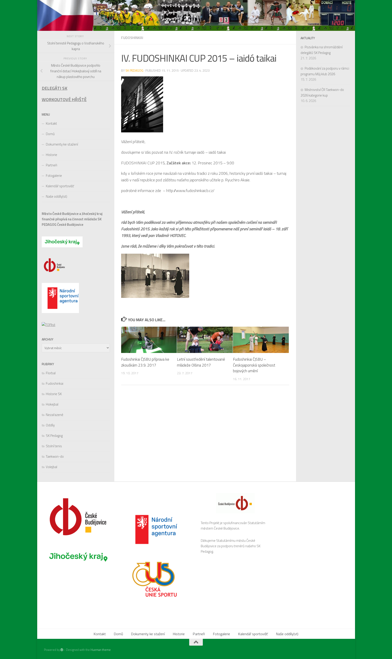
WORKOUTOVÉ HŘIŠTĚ (64, 99)
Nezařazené (54, 414)
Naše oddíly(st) (56, 196)
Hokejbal (52, 404)
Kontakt (51, 123)
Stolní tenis (54, 446)
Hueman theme (101, 649)
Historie (51, 154)
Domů (50, 133)
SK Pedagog (134, 70)
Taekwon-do (55, 456)
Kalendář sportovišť (60, 186)
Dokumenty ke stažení (62, 144)
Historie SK (54, 393)
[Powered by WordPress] (61, 649)
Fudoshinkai (132, 37)
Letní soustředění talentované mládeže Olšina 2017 (201, 362)
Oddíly (50, 425)
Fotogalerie (54, 175)
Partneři (51, 165)
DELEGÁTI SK (54, 88)
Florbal (51, 373)
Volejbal (51, 466)
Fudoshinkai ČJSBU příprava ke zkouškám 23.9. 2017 (145, 362)
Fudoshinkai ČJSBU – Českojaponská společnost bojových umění (254, 365)
